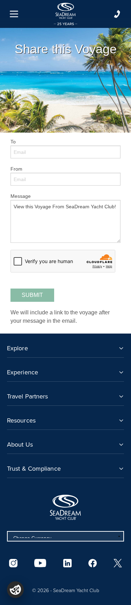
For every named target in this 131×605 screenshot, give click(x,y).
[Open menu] (14, 14)
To (13, 141)
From (16, 169)
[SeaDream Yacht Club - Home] (65, 507)
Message (20, 196)
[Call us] (117, 14)
